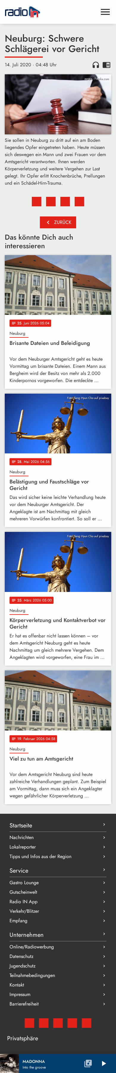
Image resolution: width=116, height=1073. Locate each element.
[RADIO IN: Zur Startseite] (51, 12)
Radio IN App (23, 901)
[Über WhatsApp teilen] (65, 201)
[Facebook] (43, 1023)
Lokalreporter (23, 846)
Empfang (18, 920)
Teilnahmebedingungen (32, 975)
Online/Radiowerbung (32, 946)
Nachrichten (22, 837)
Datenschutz (21, 956)
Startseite (21, 825)
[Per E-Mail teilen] (79, 201)
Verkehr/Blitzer (24, 911)
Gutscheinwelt (23, 892)
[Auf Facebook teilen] (36, 201)
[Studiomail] (29, 1023)
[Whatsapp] (72, 1023)
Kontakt (17, 984)
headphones (96, 65)
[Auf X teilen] (51, 201)
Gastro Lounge (24, 882)
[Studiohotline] (86, 1023)
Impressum (20, 994)
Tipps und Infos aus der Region (40, 856)
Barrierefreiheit (24, 1003)
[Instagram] (58, 1023)
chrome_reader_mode (106, 65)
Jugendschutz (22, 965)
